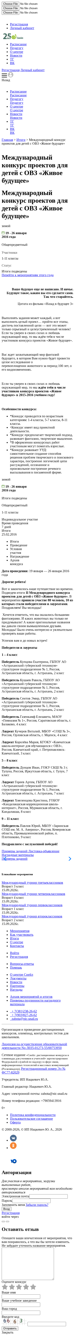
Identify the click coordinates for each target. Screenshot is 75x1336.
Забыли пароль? (37, 1205)
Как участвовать (21, 934)
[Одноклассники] (13, 1148)
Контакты (17, 946)
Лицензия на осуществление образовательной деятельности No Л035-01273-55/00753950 (34, 1046)
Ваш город (9, 1308)
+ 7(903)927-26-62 (24, 1015)
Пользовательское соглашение (31, 1118)
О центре (16, 51)
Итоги (20, 140)
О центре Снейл (21, 974)
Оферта (15, 1122)
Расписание (18, 44)
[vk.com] (7, 1221)
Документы (18, 978)
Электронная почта (15, 1196)
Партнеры (17, 986)
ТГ (12, 59)
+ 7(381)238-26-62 (24, 1011)
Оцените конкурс (14, 1282)
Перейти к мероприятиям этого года (28, 275)
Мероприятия (19, 931)
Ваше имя (9, 1292)
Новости (16, 55)
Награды (16, 989)
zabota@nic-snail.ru (24, 1018)
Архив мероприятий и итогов (31, 996)
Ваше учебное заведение (19, 1300)
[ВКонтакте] (13, 1140)
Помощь (16, 967)
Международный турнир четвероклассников (33, 894)
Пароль (7, 1200)
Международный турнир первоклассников (32, 905)
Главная (7, 140)
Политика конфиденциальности (33, 1115)
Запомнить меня (13, 1205)
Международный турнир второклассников (32, 916)
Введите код (10, 1317)
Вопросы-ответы (22, 964)
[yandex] (3, 1221)
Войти (14, 953)
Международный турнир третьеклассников (32, 882)
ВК (12, 63)
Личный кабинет (22, 28)
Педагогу (16, 48)
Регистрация (19, 24)
